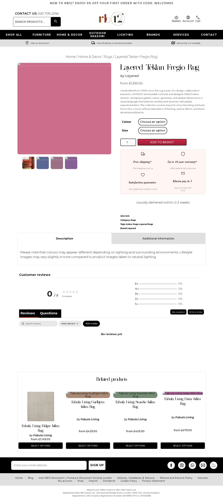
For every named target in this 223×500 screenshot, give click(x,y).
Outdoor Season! (97, 35)
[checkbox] (91, 324)
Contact (209, 34)
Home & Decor (69, 34)
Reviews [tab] (28, 313)
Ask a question (178, 312)
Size (125, 130)
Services (181, 34)
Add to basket (162, 142)
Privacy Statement (153, 480)
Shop (80, 480)
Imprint (93, 480)
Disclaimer (109, 480)
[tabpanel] (111, 345)
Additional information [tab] (158, 238)
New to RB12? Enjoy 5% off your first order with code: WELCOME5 (111, 3)
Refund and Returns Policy (176, 477)
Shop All (14, 34)
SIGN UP (97, 465)
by (31, 435)
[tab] (50, 313)
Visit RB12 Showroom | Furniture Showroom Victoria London (75, 477)
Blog (31, 477)
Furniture (42, 34)
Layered (132, 76)
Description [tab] (64, 238)
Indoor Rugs (132, 224)
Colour (126, 121)
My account (65, 480)
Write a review (196, 312)
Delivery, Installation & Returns (136, 477)
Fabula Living (42, 435)
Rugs (108, 57)
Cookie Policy (129, 480)
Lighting (125, 34)
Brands (153, 34)
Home (71, 57)
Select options (40, 445)
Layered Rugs (146, 224)
